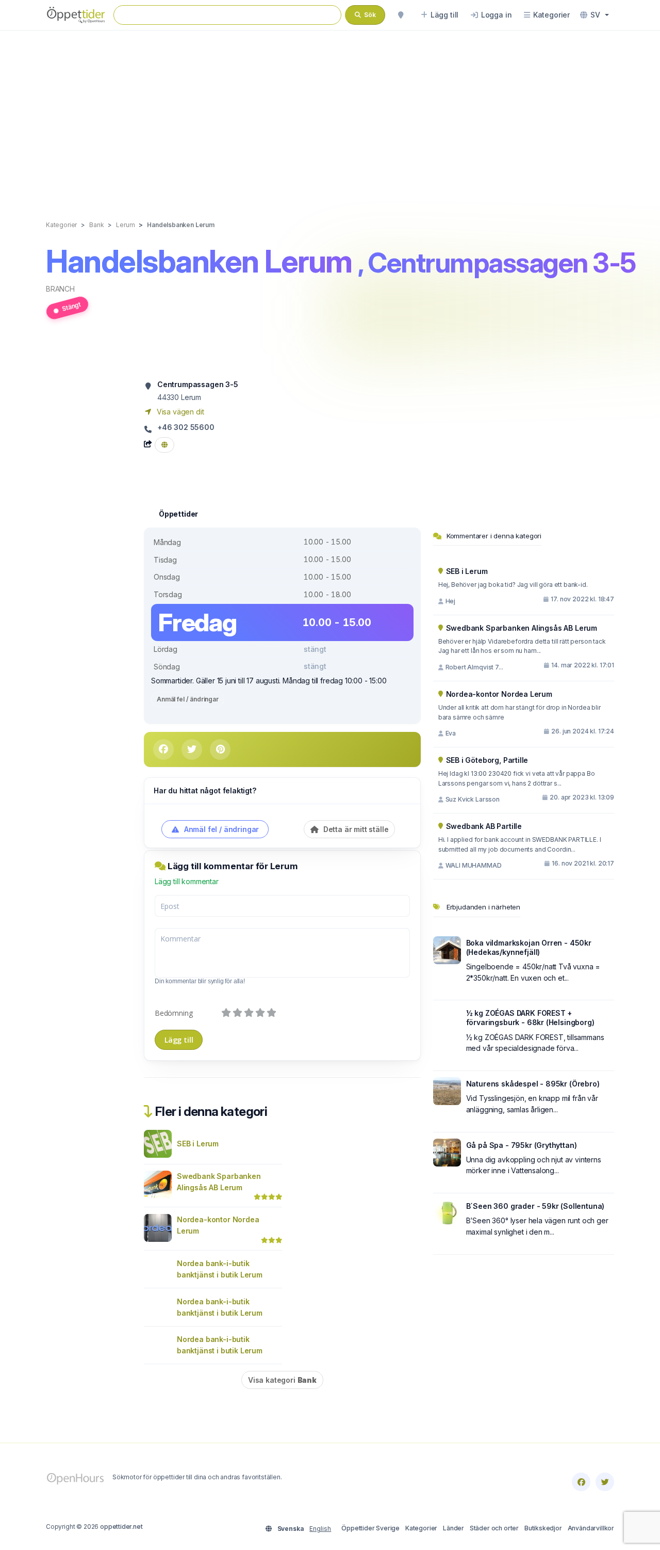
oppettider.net (121, 1526)
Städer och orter (494, 1528)
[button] (594, 15)
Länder (453, 1528)
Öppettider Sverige (370, 1528)
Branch (60, 288)
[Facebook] (581, 1482)
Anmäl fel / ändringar (188, 699)
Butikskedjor (543, 1528)
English (320, 1528)
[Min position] (400, 15)
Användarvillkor (591, 1528)
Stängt (71, 306)
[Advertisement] (330, 114)
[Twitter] (605, 1482)
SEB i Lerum (198, 1143)
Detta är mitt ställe (354, 829)
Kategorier (421, 1528)
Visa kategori (282, 1380)
